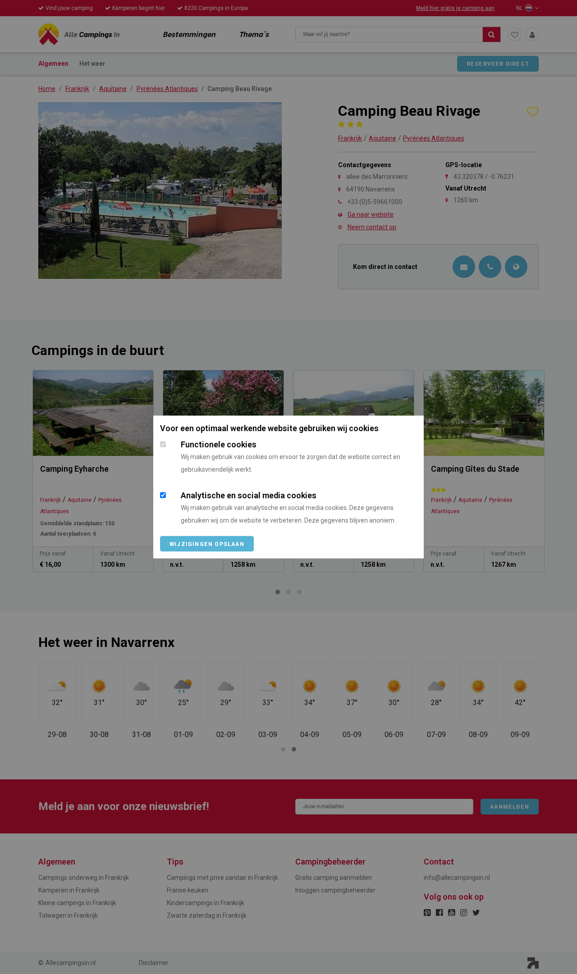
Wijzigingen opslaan (206, 544)
